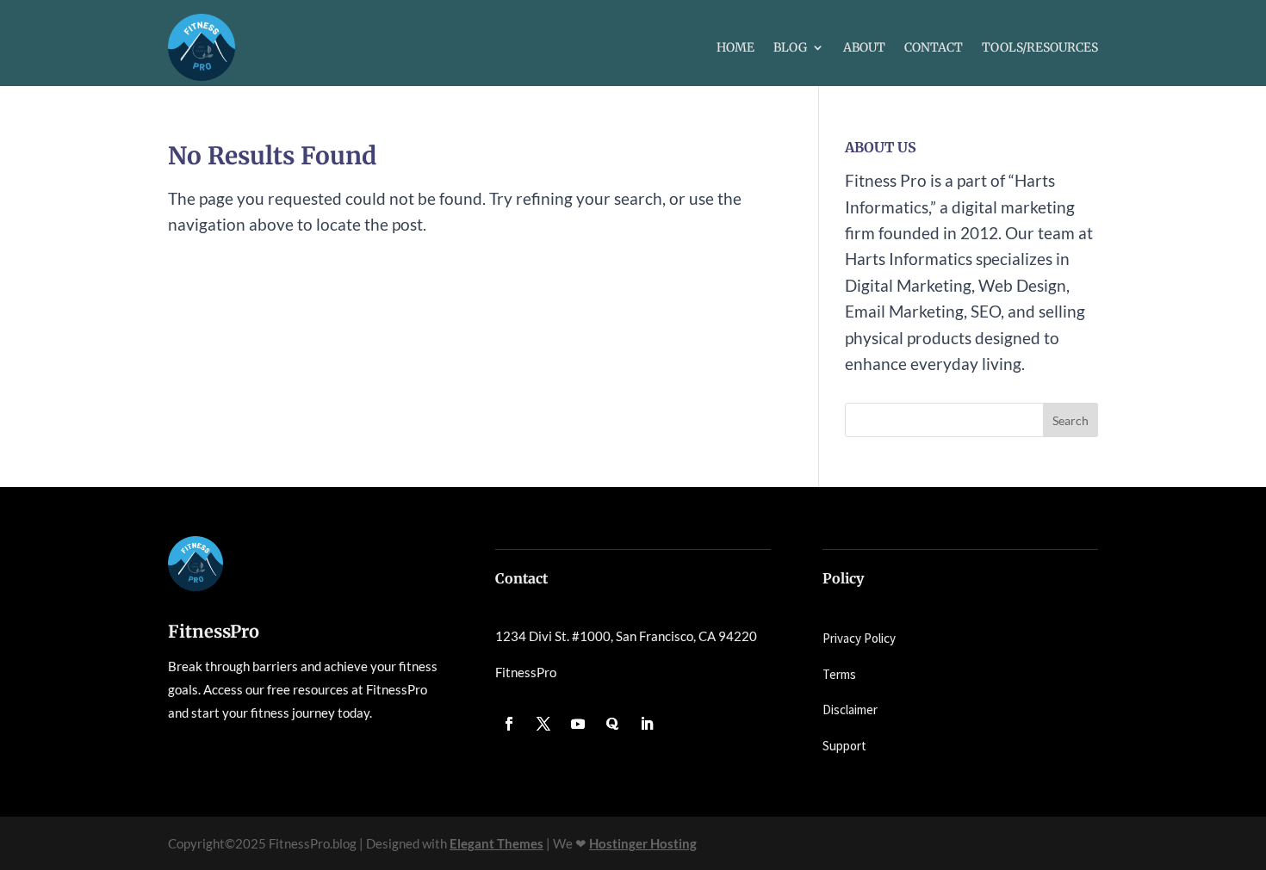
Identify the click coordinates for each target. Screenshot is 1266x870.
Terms (839, 674)
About (864, 47)
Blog (790, 47)
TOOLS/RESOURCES (1040, 47)
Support (844, 745)
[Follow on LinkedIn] (647, 723)
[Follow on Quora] (612, 723)
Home (735, 47)
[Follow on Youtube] (578, 723)
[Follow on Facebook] (509, 723)
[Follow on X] (543, 723)
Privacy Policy (859, 638)
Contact (933, 47)
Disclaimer (850, 709)
